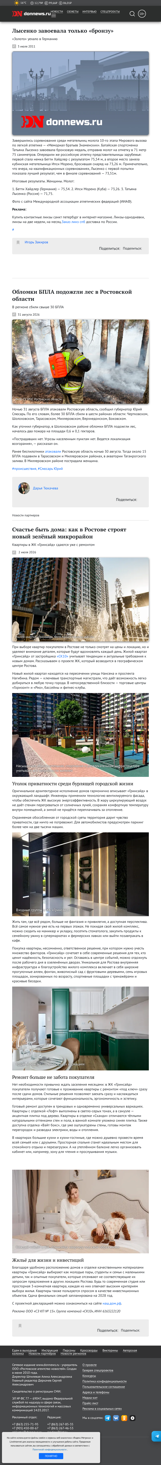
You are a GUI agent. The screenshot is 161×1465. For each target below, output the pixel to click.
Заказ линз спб (73, 221)
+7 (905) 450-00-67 (25, 1428)
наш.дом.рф (112, 1303)
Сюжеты (73, 11)
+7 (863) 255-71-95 (25, 1424)
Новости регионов (73, 1353)
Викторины (110, 1350)
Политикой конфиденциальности (50, 1449)
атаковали (53, 451)
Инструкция (50, 1350)
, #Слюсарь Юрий (49, 468)
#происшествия (24, 468)
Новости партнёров (42, 1353)
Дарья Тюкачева (45, 488)
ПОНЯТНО (51, 1456)
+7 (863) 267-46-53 (60, 1428)
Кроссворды (89, 1350)
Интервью (89, 11)
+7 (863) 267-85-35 (60, 1424)
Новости (57, 11)
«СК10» (62, 656)
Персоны (69, 1350)
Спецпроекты (110, 11)
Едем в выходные (24, 1350)
